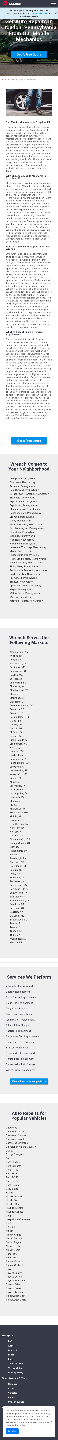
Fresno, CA (16, 736)
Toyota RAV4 (13, 1288)
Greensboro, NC (18, 743)
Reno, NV (15, 873)
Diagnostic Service (16, 1008)
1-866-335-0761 (38, 13)
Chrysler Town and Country (21, 1146)
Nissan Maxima (14, 1238)
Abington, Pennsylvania (22, 478)
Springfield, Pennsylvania (23, 578)
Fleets (11, 1397)
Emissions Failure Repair (19, 1014)
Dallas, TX (15, 720)
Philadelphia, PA (18, 850)
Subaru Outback (15, 1265)
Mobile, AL (15, 816)
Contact (12, 1350)
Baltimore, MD (18, 667)
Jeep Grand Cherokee (18, 1219)
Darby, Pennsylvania (21, 520)
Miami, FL (15, 805)
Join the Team (15, 1363)
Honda (9, 1192)
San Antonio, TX (19, 892)
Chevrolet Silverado (17, 1142)
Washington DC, (18, 938)
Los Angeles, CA (19, 793)
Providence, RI (18, 866)
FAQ (10, 1341)
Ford (8, 1158)
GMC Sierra (12, 1188)
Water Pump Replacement (20, 1070)
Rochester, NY (18, 881)
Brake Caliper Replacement (21, 997)
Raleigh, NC (16, 870)
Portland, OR (17, 862)
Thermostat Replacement (20, 1053)
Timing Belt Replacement (20, 1058)
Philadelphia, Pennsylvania (24, 555)
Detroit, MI (16, 728)
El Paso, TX (16, 732)
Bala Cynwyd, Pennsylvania (24, 490)
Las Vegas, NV (18, 785)
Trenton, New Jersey (21, 581)
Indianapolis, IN (18, 759)
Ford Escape (13, 1162)
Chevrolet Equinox (16, 1135)
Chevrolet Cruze (15, 1131)
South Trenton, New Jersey (25, 574)
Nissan (9, 1230)
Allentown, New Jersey (22, 482)
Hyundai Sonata (14, 1211)
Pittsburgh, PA (18, 858)
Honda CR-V (12, 1204)
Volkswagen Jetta (16, 1299)
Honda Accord (14, 1196)
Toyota (10, 1269)
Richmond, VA (17, 877)
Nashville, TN (17, 820)
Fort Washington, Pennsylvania (27, 528)
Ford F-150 (12, 1169)
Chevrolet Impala (15, 1139)
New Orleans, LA (19, 824)
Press (11, 1355)
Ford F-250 (12, 1173)
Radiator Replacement (18, 1030)
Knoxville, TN (17, 782)
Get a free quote (29, 440)
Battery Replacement (18, 991)
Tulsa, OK (15, 934)
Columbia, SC (17, 709)
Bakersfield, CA (18, 663)
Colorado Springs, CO (21, 705)
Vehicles (12, 1393)
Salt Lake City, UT (20, 889)
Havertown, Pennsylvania (23, 543)
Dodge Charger (14, 1154)
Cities (12, 80)
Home (4, 80)
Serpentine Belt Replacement (22, 1036)
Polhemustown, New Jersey (25, 562)
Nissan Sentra (13, 1246)
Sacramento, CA (19, 885)
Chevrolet (11, 1127)
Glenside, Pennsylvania (22, 535)
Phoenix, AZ (16, 854)
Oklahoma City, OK (20, 839)
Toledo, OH (16, 927)
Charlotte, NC (17, 686)
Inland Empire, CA (19, 762)
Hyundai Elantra (14, 1207)
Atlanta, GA (16, 656)
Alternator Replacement (19, 986)
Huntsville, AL (17, 755)
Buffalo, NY (16, 678)
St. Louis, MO (17, 915)
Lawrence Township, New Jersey (28, 547)
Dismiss (12, 1431)
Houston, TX (17, 751)
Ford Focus (12, 1181)
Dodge (9, 1150)
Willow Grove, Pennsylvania (25, 593)
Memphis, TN (17, 801)
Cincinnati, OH (17, 697)
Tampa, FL (15, 923)
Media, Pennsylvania (21, 551)
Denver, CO (16, 724)
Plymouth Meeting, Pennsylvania (28, 558)
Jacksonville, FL (19, 770)
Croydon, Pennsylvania (22, 516)
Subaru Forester (15, 1261)
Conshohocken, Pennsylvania (25, 513)
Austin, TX (15, 659)
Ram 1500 (11, 1253)
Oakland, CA (16, 835)
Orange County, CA (20, 843)
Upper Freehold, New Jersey (25, 585)
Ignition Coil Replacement (20, 1019)
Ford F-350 (12, 1177)
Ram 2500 (11, 1257)
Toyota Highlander (16, 1280)
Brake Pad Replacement (19, 1003)
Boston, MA (16, 675)
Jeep (9, 1215)
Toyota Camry (14, 1273)
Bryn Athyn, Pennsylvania (23, 501)
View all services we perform (29, 1081)
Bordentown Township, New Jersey (29, 493)
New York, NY (17, 827)
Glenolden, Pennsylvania (23, 532)
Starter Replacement (18, 1047)
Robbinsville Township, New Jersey (29, 570)
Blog (10, 1359)
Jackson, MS (17, 766)
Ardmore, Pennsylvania (22, 486)
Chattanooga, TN (19, 690)
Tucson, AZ (16, 931)
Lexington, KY (17, 789)
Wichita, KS (16, 942)
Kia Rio (10, 1223)
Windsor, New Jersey (21, 597)
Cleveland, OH (17, 701)
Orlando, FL (16, 847)
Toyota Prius (13, 1284)
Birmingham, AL (18, 671)
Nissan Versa (13, 1250)
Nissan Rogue (13, 1242)
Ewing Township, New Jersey (26, 524)
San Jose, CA (17, 904)
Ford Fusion (12, 1185)
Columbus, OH (17, 713)
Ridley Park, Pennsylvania (24, 566)
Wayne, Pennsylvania (21, 589)
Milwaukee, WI (18, 808)
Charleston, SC (18, 682)
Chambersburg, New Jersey (25, 509)
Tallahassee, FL (18, 919)
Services (12, 1384)
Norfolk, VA (16, 831)
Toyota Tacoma (15, 1292)
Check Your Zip (16, 1402)
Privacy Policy (15, 1372)
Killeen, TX (16, 778)
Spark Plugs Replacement (20, 1042)
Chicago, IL (16, 694)
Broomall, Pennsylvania (22, 497)
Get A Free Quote (29, 54)
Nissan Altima (13, 1234)
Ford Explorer (13, 1165)
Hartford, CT (17, 747)
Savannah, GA (17, 908)
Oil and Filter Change (17, 1025)
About (11, 1346)
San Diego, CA (17, 896)
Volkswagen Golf (15, 1295)
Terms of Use (15, 1368)
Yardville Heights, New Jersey (26, 600)
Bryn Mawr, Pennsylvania (23, 505)
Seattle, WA (16, 911)
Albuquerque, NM (19, 652)
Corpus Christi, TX (20, 717)
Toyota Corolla (14, 1276)
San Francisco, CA (20, 900)
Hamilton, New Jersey (22, 539)
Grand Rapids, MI (19, 740)
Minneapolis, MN (19, 812)
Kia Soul (10, 1227)
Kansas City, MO (19, 774)
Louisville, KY (17, 797)
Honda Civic (12, 1200)
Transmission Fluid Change (20, 1064)
